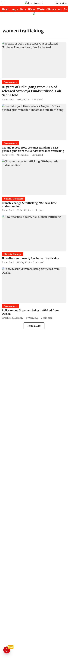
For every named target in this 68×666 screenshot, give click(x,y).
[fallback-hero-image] (34, 60)
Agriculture (19, 9)
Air (60, 9)
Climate (51, 9)
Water (31, 9)
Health (6, 9)
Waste (41, 9)
